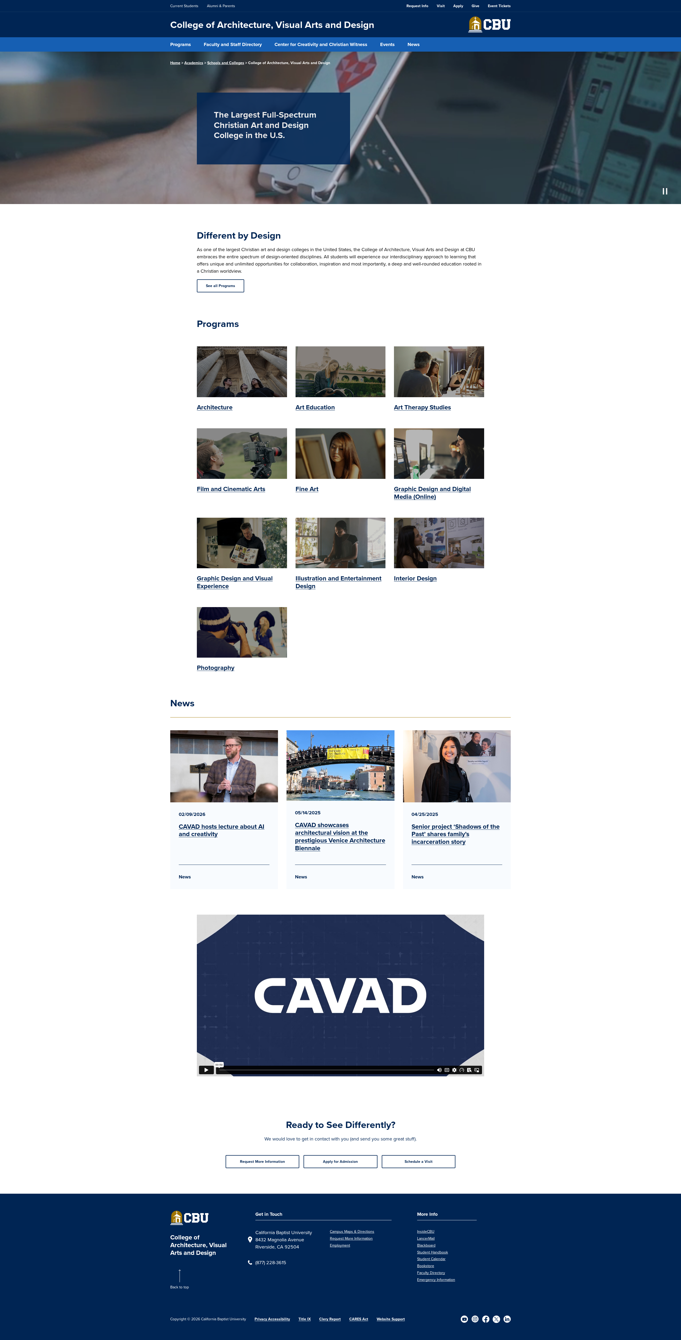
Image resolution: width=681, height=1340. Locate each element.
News (414, 44)
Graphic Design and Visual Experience (235, 582)
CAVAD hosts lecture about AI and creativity (221, 830)
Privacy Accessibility (272, 1319)
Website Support (391, 1319)
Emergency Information (436, 1279)
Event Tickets (499, 6)
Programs (180, 44)
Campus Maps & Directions (352, 1231)
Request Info (417, 6)
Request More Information (262, 1161)
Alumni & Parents (221, 6)
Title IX (304, 1319)
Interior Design (415, 578)
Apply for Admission (340, 1161)
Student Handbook (432, 1252)
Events (387, 44)
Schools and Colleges (225, 62)
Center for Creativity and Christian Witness (321, 44)
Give (475, 6)
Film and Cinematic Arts (231, 488)
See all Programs (220, 285)
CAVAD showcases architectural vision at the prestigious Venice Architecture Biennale (340, 836)
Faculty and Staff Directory (233, 44)
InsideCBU (425, 1231)
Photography (215, 667)
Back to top (179, 1287)
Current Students (184, 6)
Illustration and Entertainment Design (338, 582)
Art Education (315, 407)
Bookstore (425, 1265)
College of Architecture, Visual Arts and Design (272, 24)
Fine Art (307, 488)
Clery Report (330, 1319)
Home (175, 62)
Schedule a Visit (419, 1161)
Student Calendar (431, 1259)
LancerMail (426, 1238)
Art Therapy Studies (422, 407)
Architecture (214, 407)
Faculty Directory (431, 1272)
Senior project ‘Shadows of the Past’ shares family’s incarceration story (456, 834)
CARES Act (358, 1319)
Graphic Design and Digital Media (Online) (432, 492)
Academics (193, 62)
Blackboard (426, 1245)
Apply (458, 6)
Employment (340, 1245)
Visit (441, 6)
